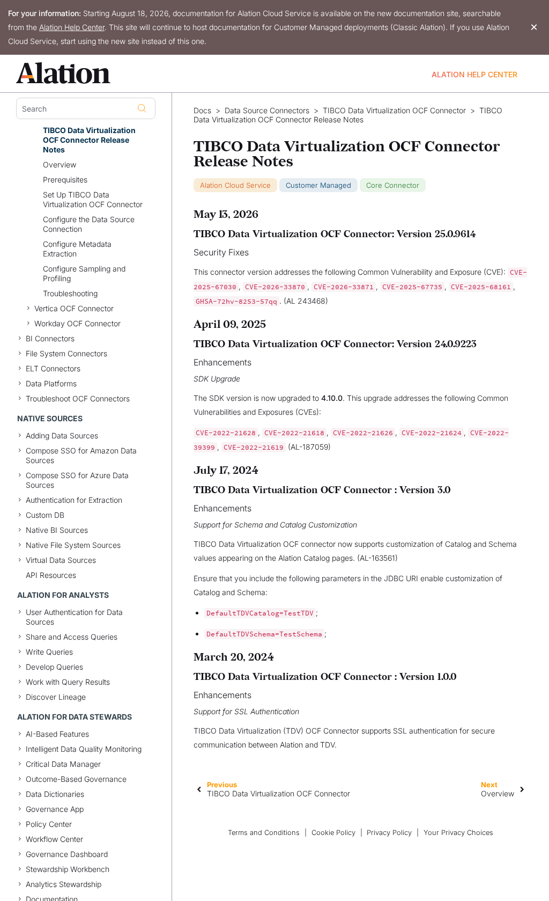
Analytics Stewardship (63, 884)
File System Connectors (66, 353)
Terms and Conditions (264, 833)
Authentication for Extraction (74, 499)
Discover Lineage (56, 696)
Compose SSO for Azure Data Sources (77, 480)
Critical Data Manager (63, 763)
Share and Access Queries (71, 636)
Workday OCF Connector (77, 323)
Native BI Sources (57, 529)
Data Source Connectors (267, 110)
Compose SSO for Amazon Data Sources (81, 455)
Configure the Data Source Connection (89, 224)
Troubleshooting (70, 293)
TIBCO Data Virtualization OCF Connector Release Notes (89, 140)
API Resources (51, 575)
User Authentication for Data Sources (74, 616)
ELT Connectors (53, 368)
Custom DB (45, 514)
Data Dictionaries (55, 794)
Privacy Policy (389, 833)
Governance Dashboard (67, 854)
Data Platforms (51, 383)
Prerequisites (65, 179)
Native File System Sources (73, 545)
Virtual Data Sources (61, 560)
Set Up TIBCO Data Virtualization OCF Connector (93, 199)
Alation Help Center (72, 27)
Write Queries (49, 651)
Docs (202, 110)
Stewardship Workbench (67, 869)
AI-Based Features (57, 733)
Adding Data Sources (62, 435)
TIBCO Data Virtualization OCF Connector (394, 110)
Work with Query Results (68, 681)
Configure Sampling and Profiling (84, 273)
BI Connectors (50, 338)
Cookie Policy (333, 833)
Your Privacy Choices (458, 833)
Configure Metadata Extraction (77, 248)
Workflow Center (54, 839)
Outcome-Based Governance (76, 778)
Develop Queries (54, 666)
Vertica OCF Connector (74, 308)
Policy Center (49, 824)
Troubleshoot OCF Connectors (78, 398)
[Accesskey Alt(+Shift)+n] (522, 789)
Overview (59, 164)
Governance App (55, 809)
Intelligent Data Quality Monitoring (84, 748)
